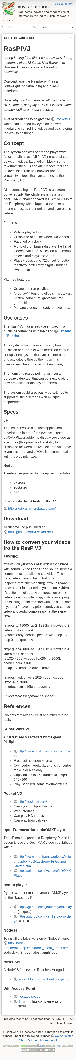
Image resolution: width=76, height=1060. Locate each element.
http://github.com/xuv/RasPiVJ (30, 532)
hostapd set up (29, 996)
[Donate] (29, 1045)
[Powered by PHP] (46, 1045)
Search (35, 26)
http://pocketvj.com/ (32, 801)
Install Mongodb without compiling (43, 979)
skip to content (64, 3)
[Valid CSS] (29, 1049)
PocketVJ (63, 119)
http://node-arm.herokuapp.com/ (32, 508)
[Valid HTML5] (64, 1045)
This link (24, 1001)
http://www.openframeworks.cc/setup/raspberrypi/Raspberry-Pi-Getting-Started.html (42, 861)
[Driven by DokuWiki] (46, 1049)
